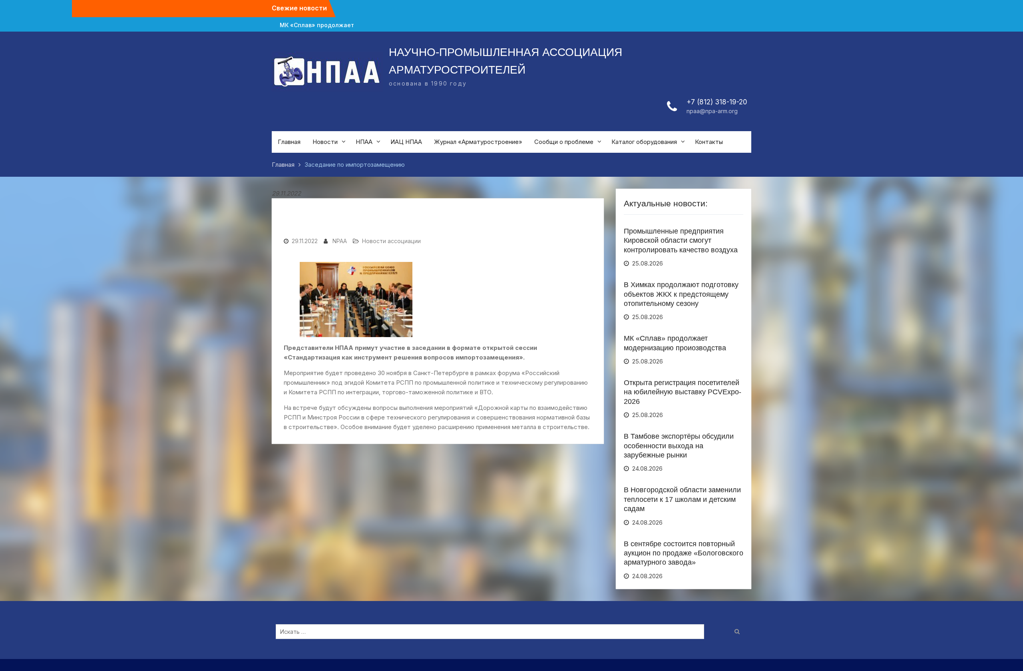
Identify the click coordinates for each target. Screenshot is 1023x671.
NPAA (339, 241)
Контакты (709, 142)
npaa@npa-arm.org (712, 111)
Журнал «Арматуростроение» (478, 142)
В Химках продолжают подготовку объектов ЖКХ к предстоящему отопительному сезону (681, 294)
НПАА (364, 142)
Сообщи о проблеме (563, 142)
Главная (289, 142)
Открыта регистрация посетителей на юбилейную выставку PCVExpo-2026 (682, 392)
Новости (325, 142)
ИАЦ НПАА (406, 142)
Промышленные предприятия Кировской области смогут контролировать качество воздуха (681, 240)
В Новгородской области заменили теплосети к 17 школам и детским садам (682, 499)
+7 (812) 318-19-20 (717, 102)
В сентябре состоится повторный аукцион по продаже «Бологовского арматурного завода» (683, 553)
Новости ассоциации (391, 241)
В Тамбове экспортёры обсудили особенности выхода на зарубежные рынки (679, 445)
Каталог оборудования (644, 142)
